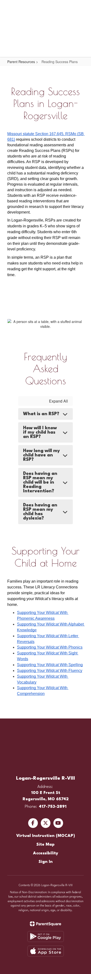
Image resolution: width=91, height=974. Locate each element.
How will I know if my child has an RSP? (40, 432)
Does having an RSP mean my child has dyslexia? (40, 511)
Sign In (46, 862)
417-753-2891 (52, 807)
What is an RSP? (41, 414)
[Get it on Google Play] (45, 936)
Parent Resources (21, 61)
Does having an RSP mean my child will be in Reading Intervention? (40, 482)
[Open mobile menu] (10, 7)
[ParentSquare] (45, 923)
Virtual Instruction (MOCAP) (45, 836)
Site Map (45, 844)
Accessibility (45, 853)
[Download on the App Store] (45, 951)
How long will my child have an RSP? (41, 455)
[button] (69, 7)
